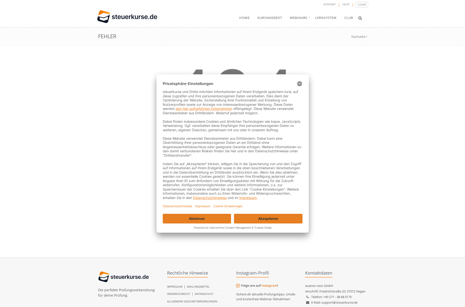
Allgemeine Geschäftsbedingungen (192, 301)
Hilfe (345, 4)
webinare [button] (298, 17)
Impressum (174, 286)
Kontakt (330, 4)
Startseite (358, 36)
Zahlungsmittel (198, 286)
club (348, 17)
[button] (360, 17)
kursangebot (269, 17)
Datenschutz (204, 294)
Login (362, 4)
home (244, 17)
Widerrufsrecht (178, 294)
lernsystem (326, 17)
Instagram (269, 285)
